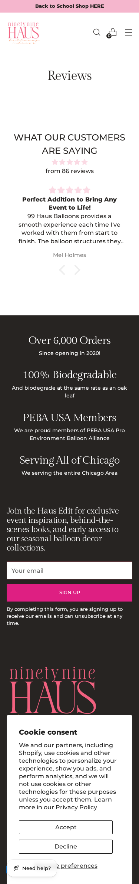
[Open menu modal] (128, 32)
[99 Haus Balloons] (23, 32)
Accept (66, 827)
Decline (65, 846)
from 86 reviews (70, 171)
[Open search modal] (96, 32)
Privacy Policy (76, 807)
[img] (69, 162)
